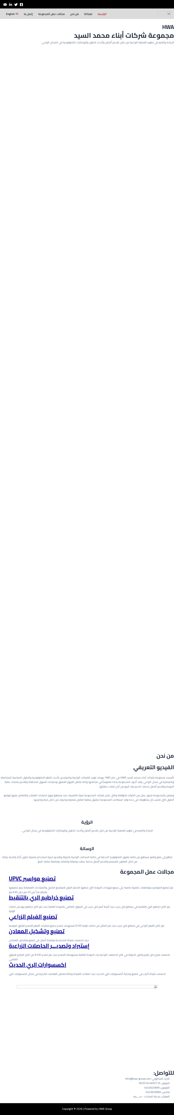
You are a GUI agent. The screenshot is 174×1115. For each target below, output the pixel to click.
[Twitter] (16, 4)
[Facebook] (21, 4)
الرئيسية (102, 13)
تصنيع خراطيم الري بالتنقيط (41, 897)
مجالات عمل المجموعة (51, 13)
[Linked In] (10, 4)
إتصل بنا (28, 13)
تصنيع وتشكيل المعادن (37, 931)
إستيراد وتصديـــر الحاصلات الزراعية (49, 945)
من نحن (74, 13)
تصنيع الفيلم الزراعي (33, 916)
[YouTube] (5, 4)
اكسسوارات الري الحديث (37, 964)
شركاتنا (88, 13)
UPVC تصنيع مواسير (32, 878)
